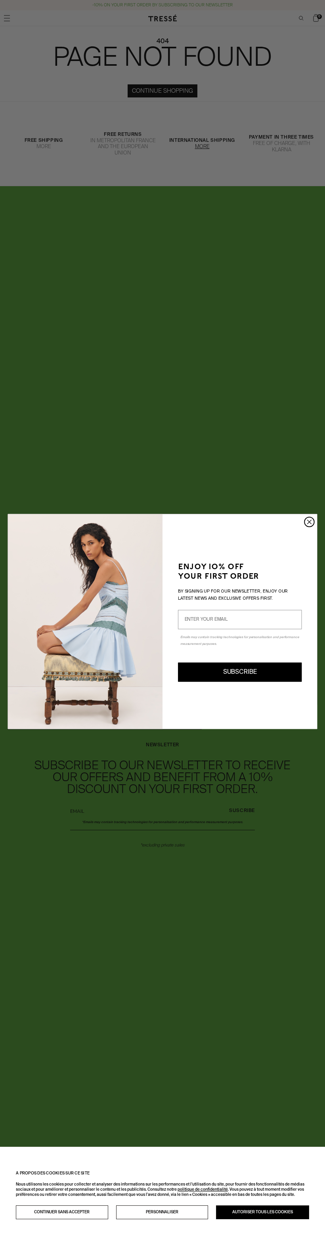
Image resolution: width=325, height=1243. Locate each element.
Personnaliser (162, 1212)
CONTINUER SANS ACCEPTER (62, 1212)
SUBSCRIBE (240, 672)
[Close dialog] (309, 521)
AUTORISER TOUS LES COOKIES (262, 1212)
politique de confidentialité (203, 1190)
